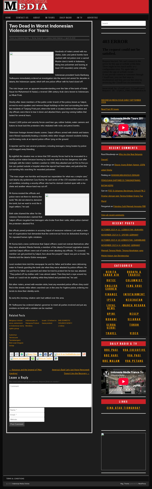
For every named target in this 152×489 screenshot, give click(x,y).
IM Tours (50, 17)
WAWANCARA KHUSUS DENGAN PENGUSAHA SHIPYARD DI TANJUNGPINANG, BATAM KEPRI (121, 180)
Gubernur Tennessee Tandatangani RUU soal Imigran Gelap (16, 340)
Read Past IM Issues (110, 109)
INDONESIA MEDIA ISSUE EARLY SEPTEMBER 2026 (121, 101)
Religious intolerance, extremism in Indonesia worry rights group (16, 324)
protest (49, 38)
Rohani (111, 319)
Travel (111, 333)
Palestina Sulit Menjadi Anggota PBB (129, 206)
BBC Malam (111, 361)
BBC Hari (111, 355)
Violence (60, 38)
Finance (111, 294)
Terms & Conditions (15, 478)
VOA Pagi (134, 355)
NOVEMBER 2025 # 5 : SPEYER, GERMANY (119, 235)
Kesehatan (134, 300)
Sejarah (134, 319)
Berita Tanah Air (37, 38)
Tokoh (134, 325)
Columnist (134, 280)
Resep (134, 314)
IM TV (79, 17)
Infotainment (134, 294)
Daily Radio (66, 17)
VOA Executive (134, 350)
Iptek (111, 300)
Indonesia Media (23, 38)
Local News (111, 307)
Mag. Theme (124, 484)
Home (8, 17)
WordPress (142, 484)
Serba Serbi (111, 326)
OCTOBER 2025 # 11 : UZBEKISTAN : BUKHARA (122, 229)
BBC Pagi (111, 350)
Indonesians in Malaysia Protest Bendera (32, 323)
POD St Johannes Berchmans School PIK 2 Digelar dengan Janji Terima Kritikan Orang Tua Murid (123, 195)
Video (134, 333)
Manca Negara (134, 305)
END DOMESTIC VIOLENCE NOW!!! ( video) (65, 323)
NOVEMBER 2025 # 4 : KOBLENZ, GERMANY (120, 245)
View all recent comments (112, 215)
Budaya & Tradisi (134, 273)
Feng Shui (134, 286)
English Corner (111, 287)
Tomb (54, 38)
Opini (111, 314)
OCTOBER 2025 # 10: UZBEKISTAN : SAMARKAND (123, 240)
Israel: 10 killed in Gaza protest (49, 321)
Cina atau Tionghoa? (123, 408)
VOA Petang (134, 361)
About (36, 17)
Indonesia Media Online (20, 484)
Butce (111, 280)
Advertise (92, 17)
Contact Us (22, 17)
